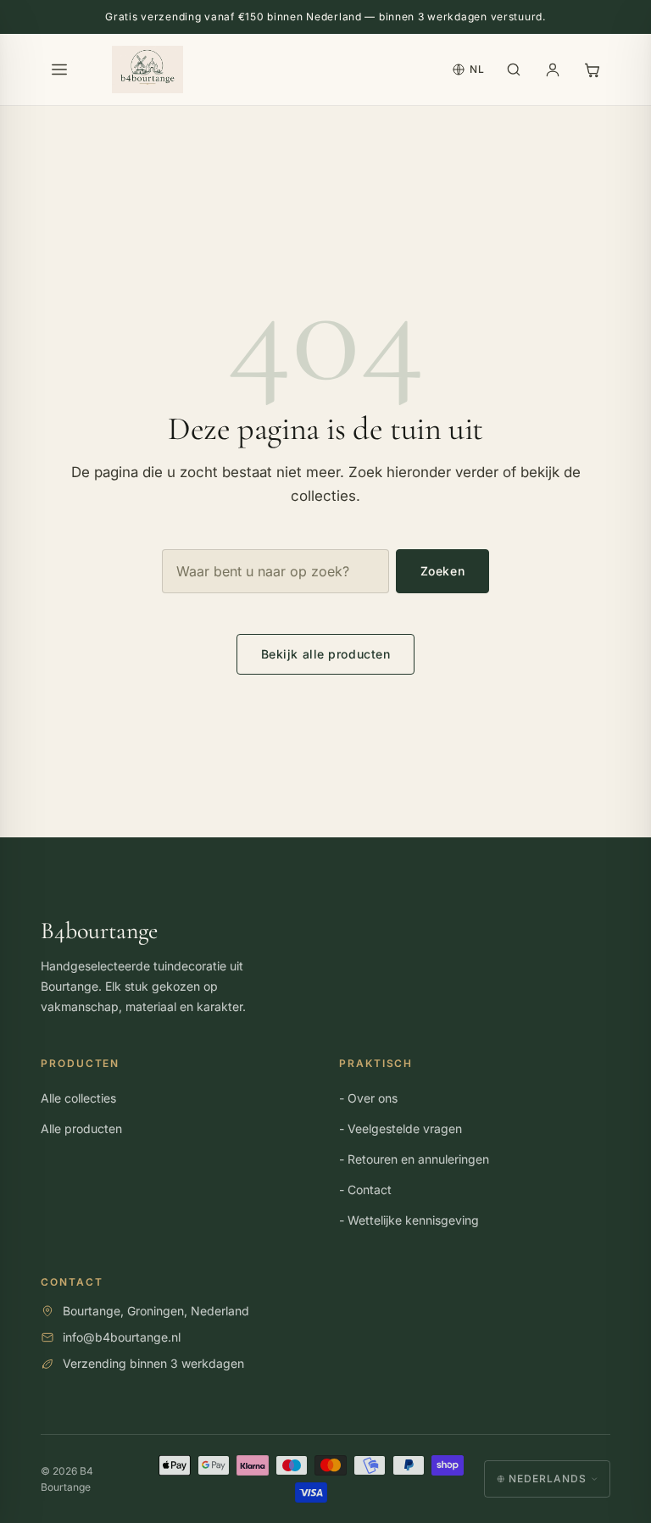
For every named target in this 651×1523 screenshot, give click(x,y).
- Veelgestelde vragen (400, 1128)
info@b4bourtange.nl (122, 1336)
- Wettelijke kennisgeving (409, 1220)
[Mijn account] (552, 69)
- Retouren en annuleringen (414, 1159)
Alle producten (81, 1128)
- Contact (365, 1189)
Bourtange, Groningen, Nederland (156, 1310)
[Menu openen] (59, 69)
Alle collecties (78, 1098)
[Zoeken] (513, 69)
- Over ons (368, 1098)
